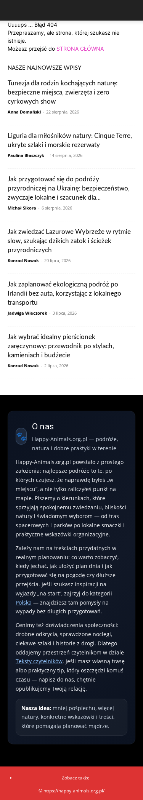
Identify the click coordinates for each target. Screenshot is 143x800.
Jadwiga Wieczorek (27, 313)
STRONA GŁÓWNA (80, 48)
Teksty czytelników (39, 661)
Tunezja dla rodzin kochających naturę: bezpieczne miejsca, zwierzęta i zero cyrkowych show (62, 92)
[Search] (132, 10)
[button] (13, 10)
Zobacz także (76, 777)
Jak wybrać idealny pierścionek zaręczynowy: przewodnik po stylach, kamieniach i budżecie (61, 346)
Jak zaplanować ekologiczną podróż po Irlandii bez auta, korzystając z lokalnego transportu (64, 293)
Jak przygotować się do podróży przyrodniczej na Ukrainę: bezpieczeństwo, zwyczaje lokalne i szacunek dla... (69, 188)
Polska (24, 602)
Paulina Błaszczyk (26, 155)
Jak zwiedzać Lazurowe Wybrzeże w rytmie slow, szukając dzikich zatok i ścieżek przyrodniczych (69, 241)
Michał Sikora (22, 208)
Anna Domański (24, 112)
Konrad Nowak (23, 260)
